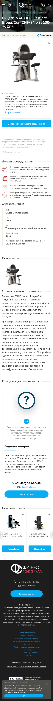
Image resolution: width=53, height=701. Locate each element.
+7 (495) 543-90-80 (28, 483)
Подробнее (13, 549)
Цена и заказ (20, 35)
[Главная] (3, 12)
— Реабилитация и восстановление (26, 647)
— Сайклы (26, 655)
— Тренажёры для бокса (26, 652)
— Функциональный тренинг (27, 638)
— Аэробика (26, 650)
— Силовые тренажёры (26, 635)
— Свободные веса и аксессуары (26, 641)
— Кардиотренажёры (26, 632)
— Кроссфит (26, 644)
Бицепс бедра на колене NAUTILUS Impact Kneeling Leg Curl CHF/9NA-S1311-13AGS (12, 535)
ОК (24, 696)
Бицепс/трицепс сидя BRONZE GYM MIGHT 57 (38, 535)
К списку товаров (12, 152)
